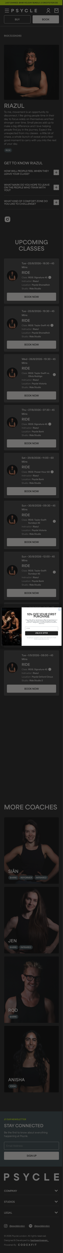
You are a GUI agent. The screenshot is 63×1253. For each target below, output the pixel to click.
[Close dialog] (59, 609)
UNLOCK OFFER (41, 633)
